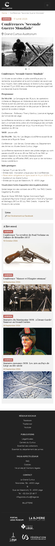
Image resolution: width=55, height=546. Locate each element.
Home (4, 13)
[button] (26, 69)
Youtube (27, 427)
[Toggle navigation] (47, 5)
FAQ (27, 461)
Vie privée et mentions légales (27, 468)
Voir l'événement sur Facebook (20, 216)
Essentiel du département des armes (27, 449)
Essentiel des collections (27, 446)
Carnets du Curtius (28, 442)
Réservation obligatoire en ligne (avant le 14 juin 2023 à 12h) (28, 175)
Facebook (27, 420)
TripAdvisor (27, 424)
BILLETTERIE (27, 503)
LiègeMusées (27, 439)
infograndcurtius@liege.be (27, 497)
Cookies (27, 464)
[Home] (7, 5)
